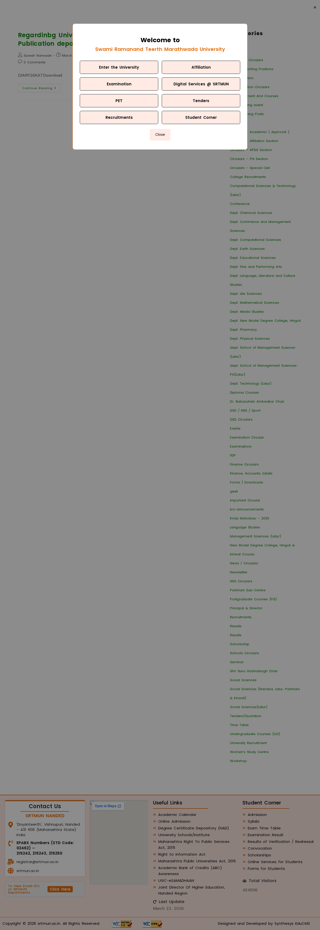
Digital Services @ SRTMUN (201, 84)
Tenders (201, 100)
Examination (119, 84)
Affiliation (201, 67)
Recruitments (119, 117)
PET (119, 100)
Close (160, 134)
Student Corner (201, 117)
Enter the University (119, 67)
